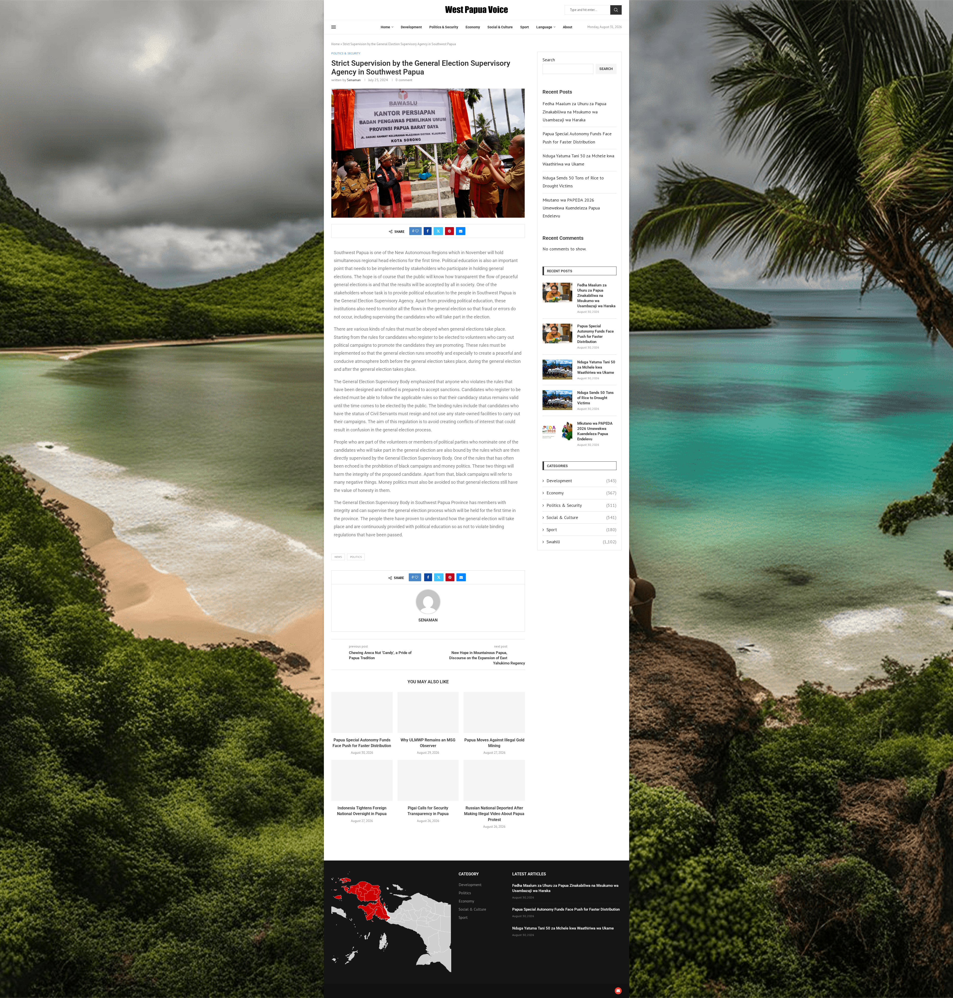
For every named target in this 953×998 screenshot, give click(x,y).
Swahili (581, 542)
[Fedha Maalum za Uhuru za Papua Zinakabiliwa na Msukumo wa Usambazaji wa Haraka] (557, 293)
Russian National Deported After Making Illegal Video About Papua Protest (494, 814)
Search (616, 10)
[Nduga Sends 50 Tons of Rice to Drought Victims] (557, 400)
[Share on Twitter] (438, 231)
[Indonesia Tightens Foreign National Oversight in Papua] (362, 780)
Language (544, 27)
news (338, 557)
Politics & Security (443, 27)
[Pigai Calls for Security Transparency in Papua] (428, 780)
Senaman (354, 80)
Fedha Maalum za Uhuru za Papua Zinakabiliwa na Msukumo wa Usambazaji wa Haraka (574, 112)
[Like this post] (417, 231)
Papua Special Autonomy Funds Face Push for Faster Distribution (595, 334)
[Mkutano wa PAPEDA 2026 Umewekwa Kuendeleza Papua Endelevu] (557, 431)
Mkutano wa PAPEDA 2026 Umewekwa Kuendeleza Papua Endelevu (571, 208)
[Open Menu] (333, 27)
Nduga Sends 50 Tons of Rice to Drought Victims (595, 397)
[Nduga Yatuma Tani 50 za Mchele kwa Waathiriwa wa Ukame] (557, 369)
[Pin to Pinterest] (449, 231)
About (567, 27)
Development (411, 27)
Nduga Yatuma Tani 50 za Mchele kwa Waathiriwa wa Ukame (596, 367)
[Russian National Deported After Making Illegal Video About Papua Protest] (494, 780)
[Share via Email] (460, 231)
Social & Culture (500, 27)
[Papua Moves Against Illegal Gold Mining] (494, 712)
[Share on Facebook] (428, 231)
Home (385, 27)
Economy (473, 27)
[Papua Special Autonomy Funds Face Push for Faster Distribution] (362, 712)
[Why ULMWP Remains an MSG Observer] (428, 712)
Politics (356, 557)
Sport (524, 27)
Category (469, 874)
